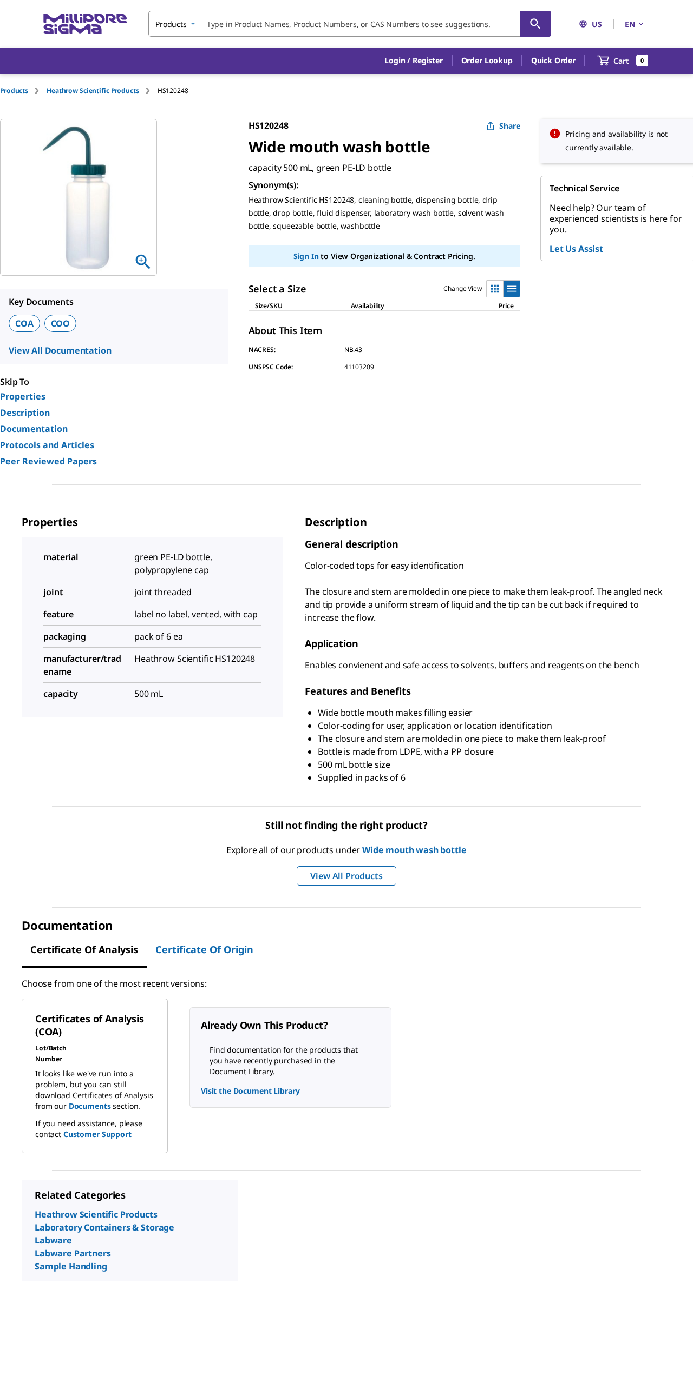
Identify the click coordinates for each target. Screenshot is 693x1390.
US (597, 24)
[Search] (535, 24)
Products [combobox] (171, 24)
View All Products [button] (346, 876)
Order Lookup (487, 60)
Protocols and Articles (47, 445)
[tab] (23, 90)
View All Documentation (60, 350)
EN (630, 24)
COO (60, 323)
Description (25, 412)
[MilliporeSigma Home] (85, 24)
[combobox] (349, 24)
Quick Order (553, 60)
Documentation (34, 429)
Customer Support (97, 1134)
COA (24, 323)
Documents (90, 1106)
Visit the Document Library (250, 1091)
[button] (413, 60)
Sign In (306, 256)
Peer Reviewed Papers (48, 461)
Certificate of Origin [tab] (204, 949)
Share (509, 126)
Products (14, 90)
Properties (22, 396)
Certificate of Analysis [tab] (84, 949)
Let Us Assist (576, 248)
